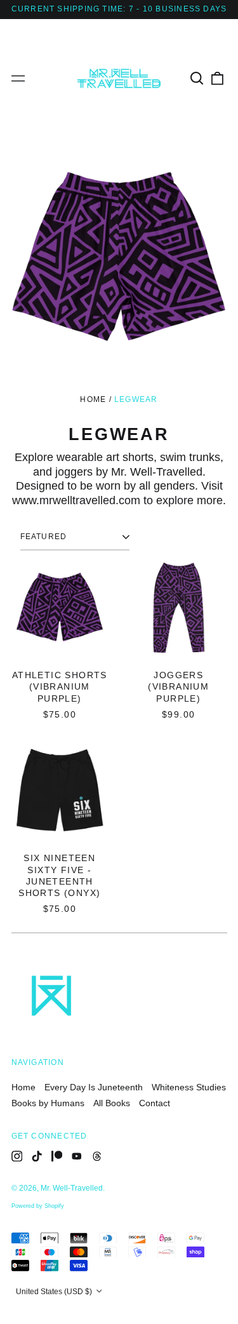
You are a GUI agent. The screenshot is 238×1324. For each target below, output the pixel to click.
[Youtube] (77, 1156)
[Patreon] (57, 1156)
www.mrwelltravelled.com (76, 500)
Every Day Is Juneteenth (93, 1087)
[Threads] (97, 1156)
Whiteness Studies (189, 1087)
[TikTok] (37, 1156)
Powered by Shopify (37, 1206)
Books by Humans (47, 1103)
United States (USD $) (55, 1291)
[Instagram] (17, 1156)
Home (93, 399)
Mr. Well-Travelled (72, 1188)
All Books (111, 1103)
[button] (197, 79)
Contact (154, 1103)
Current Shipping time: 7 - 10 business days (119, 8)
